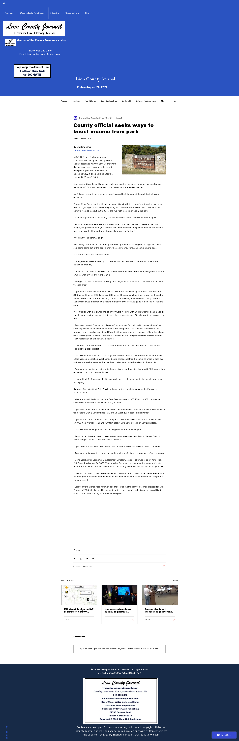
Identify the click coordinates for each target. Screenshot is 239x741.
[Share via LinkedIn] (87, 558)
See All (175, 580)
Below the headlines (109, 101)
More (163, 101)
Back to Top (7, 733)
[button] (175, 101)
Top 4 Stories (90, 101)
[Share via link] (93, 558)
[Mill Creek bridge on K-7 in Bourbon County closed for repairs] (79, 595)
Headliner (76, 101)
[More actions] (164, 117)
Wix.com (154, 734)
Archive (64, 101)
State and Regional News (146, 101)
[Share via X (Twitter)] (81, 558)
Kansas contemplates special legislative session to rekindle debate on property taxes (118, 610)
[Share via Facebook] (74, 558)
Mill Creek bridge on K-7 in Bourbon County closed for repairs (78, 610)
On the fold (126, 101)
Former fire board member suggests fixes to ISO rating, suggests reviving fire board (159, 610)
